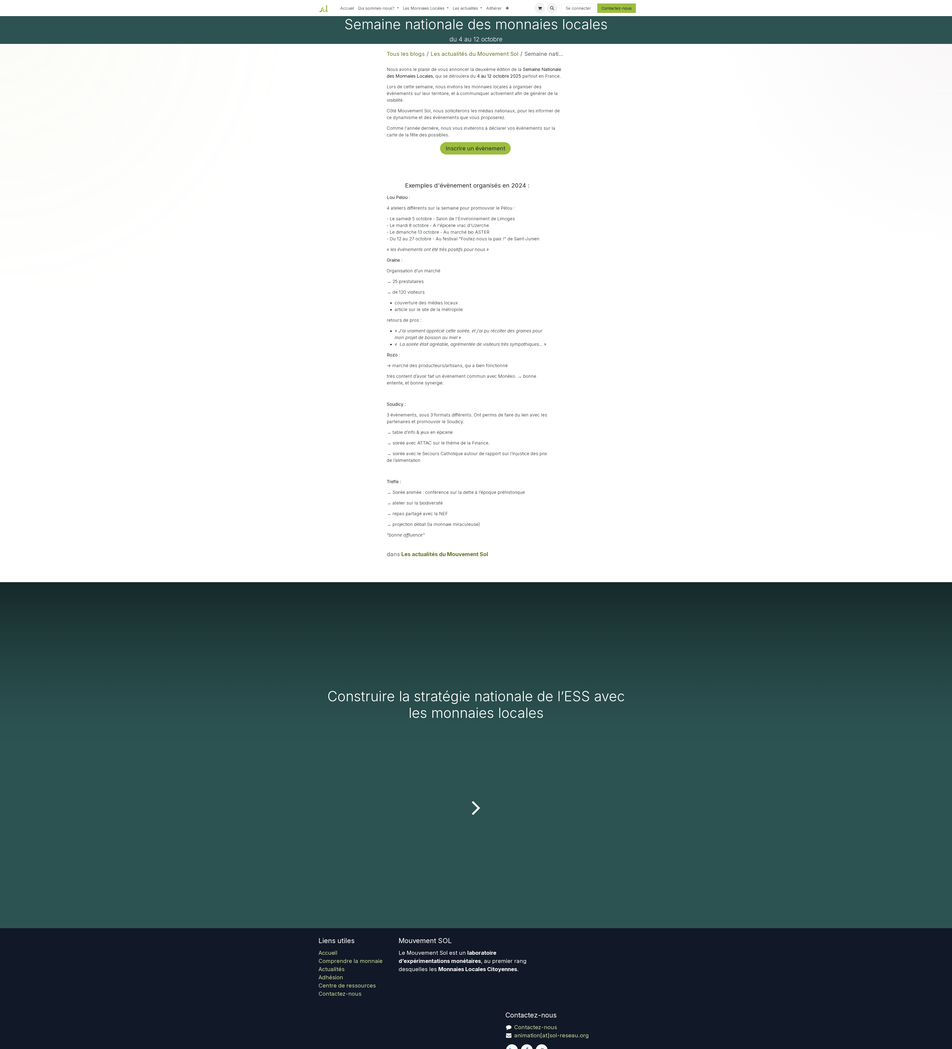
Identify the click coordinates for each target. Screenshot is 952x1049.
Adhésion (331, 977)
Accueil (328, 953)
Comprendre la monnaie (351, 961)
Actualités (332, 969)
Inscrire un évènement (475, 148)
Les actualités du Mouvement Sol (474, 54)
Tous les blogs (406, 54)
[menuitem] (347, 8)
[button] (552, 8)
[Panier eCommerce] (540, 8)
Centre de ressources (347, 985)
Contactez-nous (616, 8)
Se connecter (578, 8)
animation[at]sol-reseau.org (551, 1035)
